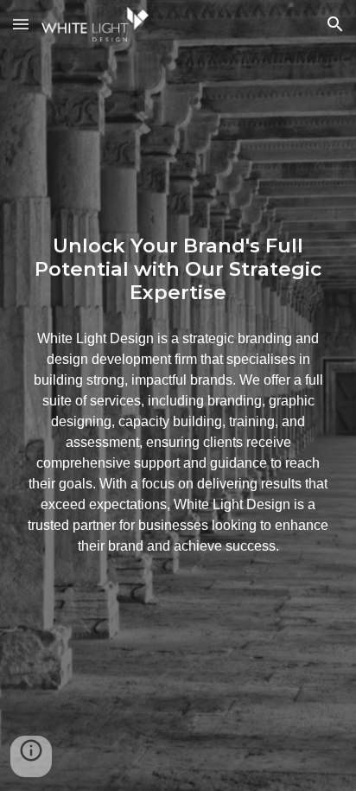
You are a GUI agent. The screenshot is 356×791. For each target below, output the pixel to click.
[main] (178, 269)
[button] (20, 24)
